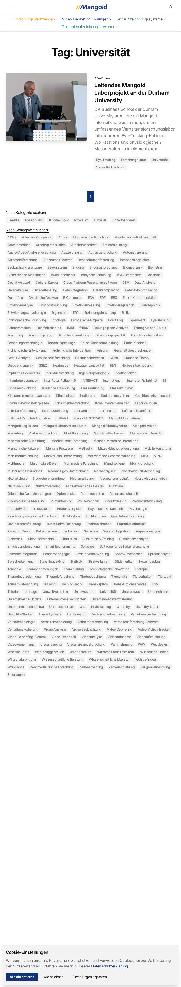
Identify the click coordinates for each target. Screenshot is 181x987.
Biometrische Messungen (26, 275)
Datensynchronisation (141, 290)
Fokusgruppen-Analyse (111, 328)
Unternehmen (123, 220)
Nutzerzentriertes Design (84, 486)
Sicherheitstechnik (42, 539)
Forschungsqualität (111, 335)
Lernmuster (108, 411)
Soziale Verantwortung (92, 554)
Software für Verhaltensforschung (124, 546)
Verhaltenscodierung (56, 622)
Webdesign (159, 644)
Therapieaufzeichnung (24, 576)
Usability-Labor (147, 607)
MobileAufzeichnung (23, 456)
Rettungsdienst (47, 531)
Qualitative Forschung (127, 516)
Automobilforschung (23, 260)
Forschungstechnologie (25, 343)
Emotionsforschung (52, 305)
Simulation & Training (98, 539)
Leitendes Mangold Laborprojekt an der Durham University (132, 93)
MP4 (157, 456)
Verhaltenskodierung (23, 629)
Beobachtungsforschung (96, 260)
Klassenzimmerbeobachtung (29, 395)
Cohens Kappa (47, 282)
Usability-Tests (50, 614)
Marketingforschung (43, 433)
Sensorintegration (116, 531)
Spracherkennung (21, 561)
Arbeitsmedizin (19, 245)
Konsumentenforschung (72, 403)
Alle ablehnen (53, 977)
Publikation (71, 516)
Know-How (102, 78)
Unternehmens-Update (24, 599)
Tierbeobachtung (93, 576)
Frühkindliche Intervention (71, 350)
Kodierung (87, 395)
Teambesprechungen (42, 569)
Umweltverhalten (55, 592)
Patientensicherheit (124, 493)
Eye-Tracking (105, 160)
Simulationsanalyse (133, 539)
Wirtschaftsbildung (22, 659)
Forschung (34, 220)
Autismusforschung (102, 252)
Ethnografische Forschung (27, 320)
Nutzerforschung (48, 486)
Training (50, 584)
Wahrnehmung (121, 644)
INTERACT (89, 380)
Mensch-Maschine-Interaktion (115, 441)
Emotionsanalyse (20, 305)
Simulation (69, 539)
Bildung (78, 267)
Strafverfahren (98, 561)
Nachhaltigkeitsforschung (140, 471)
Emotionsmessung (86, 305)
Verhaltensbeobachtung (148, 614)
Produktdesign (115, 501)
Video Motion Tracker (154, 629)
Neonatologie (17, 478)
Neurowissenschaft (114, 478)
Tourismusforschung (23, 584)
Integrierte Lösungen (23, 380)
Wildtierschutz (80, 652)
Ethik (125, 313)
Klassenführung (92, 388)
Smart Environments (60, 546)
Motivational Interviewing (63, 456)
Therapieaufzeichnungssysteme (88, 26)
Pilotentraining (61, 501)
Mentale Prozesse (59, 448)
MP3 (144, 456)
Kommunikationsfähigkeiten (28, 403)
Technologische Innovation (109, 569)
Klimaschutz (65, 395)
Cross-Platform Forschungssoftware (90, 282)
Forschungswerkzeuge (33, 19)
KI (164, 380)
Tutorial (99, 220)
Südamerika (123, 561)
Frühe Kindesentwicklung (100, 343)
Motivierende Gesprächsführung (111, 456)
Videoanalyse (92, 637)
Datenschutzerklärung (109, 966)
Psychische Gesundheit (105, 509)
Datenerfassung (45, 290)
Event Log (115, 320)
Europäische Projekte (87, 320)
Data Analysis (145, 282)
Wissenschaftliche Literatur (109, 659)
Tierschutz (119, 576)
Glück (114, 358)
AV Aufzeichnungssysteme (140, 19)
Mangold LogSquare (23, 426)
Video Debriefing (119, 629)
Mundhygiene (114, 463)
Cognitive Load (19, 282)
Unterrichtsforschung (95, 607)
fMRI (70, 328)
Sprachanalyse (159, 554)
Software (87, 546)
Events (13, 220)
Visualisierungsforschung (86, 644)
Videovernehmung (21, 644)
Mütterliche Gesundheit (25, 471)
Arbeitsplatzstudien (50, 245)
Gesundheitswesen (89, 358)
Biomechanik (132, 267)
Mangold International (125, 418)
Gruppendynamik (20, 365)
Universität (160, 160)
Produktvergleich (69, 509)
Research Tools (19, 531)
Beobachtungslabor (134, 260)
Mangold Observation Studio (64, 426)
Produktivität (17, 509)
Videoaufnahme (119, 637)
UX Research (76, 614)
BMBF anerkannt (63, 275)
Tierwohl (164, 576)
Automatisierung (135, 252)
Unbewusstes (84, 592)
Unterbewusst (132, 592)
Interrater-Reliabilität (142, 380)
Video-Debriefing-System (27, 637)
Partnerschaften (92, 493)
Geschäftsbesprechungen (133, 350)
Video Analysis (55, 629)
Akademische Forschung (91, 237)
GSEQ (43, 365)
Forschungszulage (61, 343)
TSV (155, 584)
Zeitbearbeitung (91, 667)
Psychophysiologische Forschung (33, 516)
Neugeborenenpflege (49, 478)
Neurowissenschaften (150, 478)
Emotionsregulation (120, 305)
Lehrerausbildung (55, 411)
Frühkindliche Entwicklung (27, 350)
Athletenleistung (114, 245)
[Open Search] (170, 7)
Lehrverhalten (84, 411)
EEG (114, 297)
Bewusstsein (57, 267)
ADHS (12, 237)
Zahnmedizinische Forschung (52, 667)
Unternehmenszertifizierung (112, 599)
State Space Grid (52, 561)
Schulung (71, 531)
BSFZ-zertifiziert (129, 275)
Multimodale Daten (44, 463)
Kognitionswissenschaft (152, 395)
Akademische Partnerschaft (135, 237)
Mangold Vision (144, 426)
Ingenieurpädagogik (94, 373)
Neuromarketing (82, 478)
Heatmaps (60, 365)
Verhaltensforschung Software (136, 622)
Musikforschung (142, 463)
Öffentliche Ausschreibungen (29, 493)
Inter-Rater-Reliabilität (60, 380)
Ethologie (58, 320)
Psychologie (138, 509)
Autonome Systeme (57, 260)
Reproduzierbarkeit (131, 524)
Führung (102, 350)
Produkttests (41, 509)
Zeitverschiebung (122, 667)
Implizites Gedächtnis (24, 373)
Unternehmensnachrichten (66, 599)
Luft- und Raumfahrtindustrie (29, 418)
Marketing (15, 433)
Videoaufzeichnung (150, 637)
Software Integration (22, 554)
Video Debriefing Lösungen (85, 19)
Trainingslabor (71, 584)
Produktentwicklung (147, 501)
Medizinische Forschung (69, 441)
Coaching (154, 275)
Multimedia (16, 463)
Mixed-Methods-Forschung (118, 448)
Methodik (85, 448)
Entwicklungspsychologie (27, 313)
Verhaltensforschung (92, 622)
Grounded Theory (136, 358)
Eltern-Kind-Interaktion (139, 297)
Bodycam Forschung (96, 275)
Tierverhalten (142, 576)
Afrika (62, 237)
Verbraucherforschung (108, 614)
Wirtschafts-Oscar (154, 652)
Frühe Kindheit (135, 343)
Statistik (76, 561)
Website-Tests (18, 652)
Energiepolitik (150, 305)
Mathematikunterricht (146, 433)
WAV (141, 644)
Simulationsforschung (24, 546)
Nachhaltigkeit (105, 471)
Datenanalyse (18, 290)
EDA (91, 297)
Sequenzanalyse (147, 531)
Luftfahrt (62, 418)
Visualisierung (51, 644)
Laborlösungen (146, 403)
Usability (123, 607)
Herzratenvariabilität (89, 365)
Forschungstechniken (146, 335)
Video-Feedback (63, 637)
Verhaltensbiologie (21, 622)
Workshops (16, 667)
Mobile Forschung (157, 448)
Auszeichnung (71, 252)
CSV (125, 282)
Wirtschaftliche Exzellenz (116, 652)
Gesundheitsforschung (53, 358)
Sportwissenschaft (129, 554)
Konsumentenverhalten (112, 403)
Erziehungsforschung (100, 313)
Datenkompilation (106, 290)
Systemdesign (149, 561)
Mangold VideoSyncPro (109, 426)
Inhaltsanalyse (125, 373)
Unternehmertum (61, 607)
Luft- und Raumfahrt (136, 411)
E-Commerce (72, 297)
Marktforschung (76, 433)
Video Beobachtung (110, 167)
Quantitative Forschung (63, 524)
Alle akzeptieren (22, 977)
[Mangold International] (90, 7)
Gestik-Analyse (19, 358)
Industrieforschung (60, 373)
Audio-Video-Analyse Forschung (32, 252)
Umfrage (30, 592)
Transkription (98, 584)
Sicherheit (15, 539)
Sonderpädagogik (56, 554)
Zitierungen (16, 674)
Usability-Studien (20, 614)
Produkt (81, 220)
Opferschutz (65, 493)
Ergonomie (59, 313)
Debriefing (15, 297)
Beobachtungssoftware (25, 267)
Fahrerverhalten (19, 328)
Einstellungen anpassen (90, 977)
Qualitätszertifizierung (24, 524)
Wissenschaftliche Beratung (62, 659)
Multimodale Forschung (81, 463)
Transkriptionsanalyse (129, 584)
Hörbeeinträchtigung (137, 365)
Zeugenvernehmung (155, 667)
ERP (76, 313)
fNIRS (83, 328)
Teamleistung (74, 569)
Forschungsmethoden (75, 335)
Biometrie (155, 267)
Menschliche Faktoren (24, 448)
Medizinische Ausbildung (27, 441)
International (112, 380)
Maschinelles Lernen (109, 433)
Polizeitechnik (88, 501)
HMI (113, 365)
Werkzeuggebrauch (49, 652)
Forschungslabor (133, 160)
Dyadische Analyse (43, 297)
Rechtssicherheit (98, 524)
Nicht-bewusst (19, 486)
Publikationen (96, 516)
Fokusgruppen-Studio (150, 328)
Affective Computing (37, 237)
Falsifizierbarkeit (48, 328)
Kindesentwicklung (22, 388)
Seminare (91, 531)
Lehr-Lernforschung (22, 411)
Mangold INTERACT (88, 418)
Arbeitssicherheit (84, 245)
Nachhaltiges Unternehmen (68, 471)
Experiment (136, 320)
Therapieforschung (60, 576)
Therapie (141, 569)
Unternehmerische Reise (26, 607)
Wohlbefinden (145, 659)
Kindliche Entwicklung (58, 388)
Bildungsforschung (104, 267)
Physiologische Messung (26, 501)
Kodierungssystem (115, 395)
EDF (103, 297)
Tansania (14, 569)
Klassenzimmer (121, 388)
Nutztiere (116, 486)
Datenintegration (75, 290)
